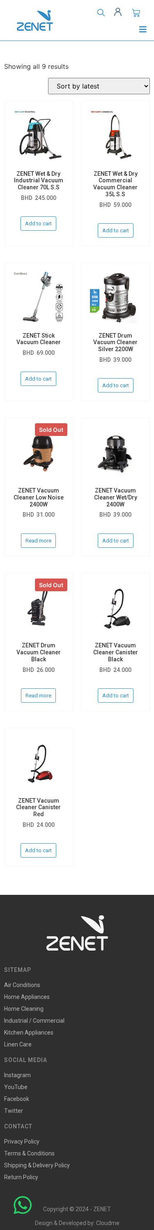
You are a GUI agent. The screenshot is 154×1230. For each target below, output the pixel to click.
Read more (38, 541)
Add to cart (38, 223)
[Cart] (136, 13)
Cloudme (108, 1223)
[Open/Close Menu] (143, 29)
